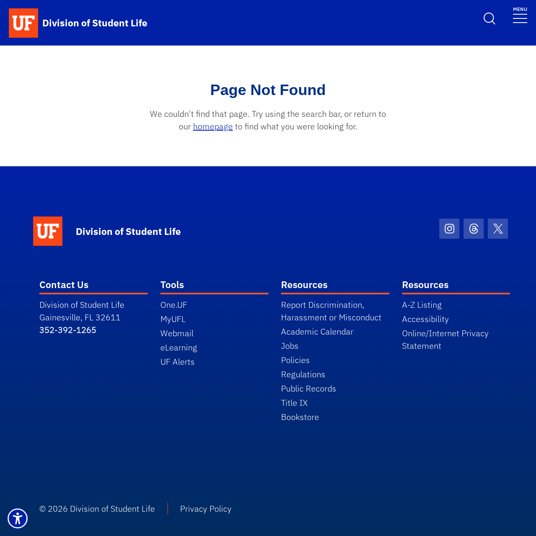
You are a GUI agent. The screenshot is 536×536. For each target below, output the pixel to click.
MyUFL (173, 319)
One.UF (173, 304)
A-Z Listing (422, 304)
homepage (213, 126)
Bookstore (300, 417)
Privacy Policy (206, 508)
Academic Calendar (317, 331)
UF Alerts (177, 361)
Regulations (303, 374)
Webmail (176, 333)
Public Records (308, 388)
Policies (295, 360)
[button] (17, 518)
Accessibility (425, 319)
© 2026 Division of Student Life (97, 508)
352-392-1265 (67, 329)
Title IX (294, 402)
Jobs (290, 345)
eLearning (178, 347)
